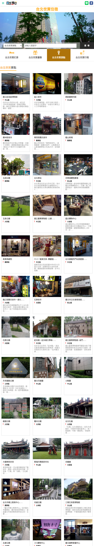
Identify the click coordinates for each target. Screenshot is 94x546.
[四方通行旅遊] (11, 4)
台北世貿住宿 (47, 9)
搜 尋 (86, 45)
